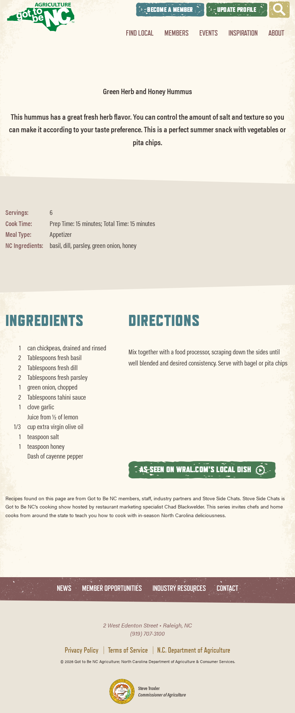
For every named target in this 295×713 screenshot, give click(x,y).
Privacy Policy (82, 650)
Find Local (140, 32)
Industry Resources (179, 588)
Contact (227, 588)
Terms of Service (128, 650)
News (64, 588)
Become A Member (170, 9)
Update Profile (236, 9)
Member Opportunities (112, 588)
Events (208, 32)
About (276, 32)
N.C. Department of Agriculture (193, 650)
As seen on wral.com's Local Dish (196, 469)
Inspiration (243, 32)
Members (176, 32)
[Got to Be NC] (40, 17)
